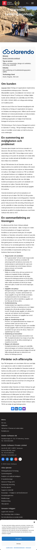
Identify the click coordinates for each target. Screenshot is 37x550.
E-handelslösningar (7, 479)
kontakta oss (12, 455)
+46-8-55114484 (8, 441)
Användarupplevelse (7, 495)
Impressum (28, 547)
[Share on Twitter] (20, 408)
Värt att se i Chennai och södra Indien (12, 428)
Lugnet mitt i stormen (7, 511)
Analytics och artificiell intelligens (10, 476)
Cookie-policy (9, 547)
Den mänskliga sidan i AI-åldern (10, 514)
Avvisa (19, 543)
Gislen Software (11, 464)
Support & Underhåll (7, 490)
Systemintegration (6, 473)
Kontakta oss (5, 431)
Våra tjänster (5, 504)
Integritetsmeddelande (19, 547)
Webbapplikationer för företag (9, 471)
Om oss (3, 423)
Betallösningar (5, 498)
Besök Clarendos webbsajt (11, 58)
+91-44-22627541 (9, 452)
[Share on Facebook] (12, 408)
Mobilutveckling (5, 501)
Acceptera (19, 538)
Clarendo (4, 88)
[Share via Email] (24, 408)
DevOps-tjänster (6, 487)
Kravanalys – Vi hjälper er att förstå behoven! (14, 493)
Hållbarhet (4, 425)
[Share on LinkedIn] (16, 408)
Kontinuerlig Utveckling (8, 484)
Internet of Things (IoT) (8, 482)
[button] (34, 522)
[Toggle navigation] (32, 3)
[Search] (27, 3)
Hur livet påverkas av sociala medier (12, 517)
